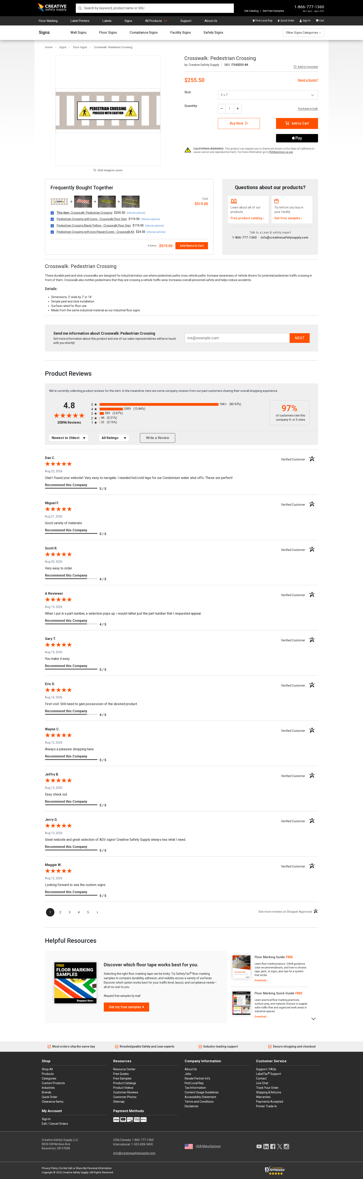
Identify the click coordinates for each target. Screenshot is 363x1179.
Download (260, 980)
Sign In (306, 20)
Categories (49, 1078)
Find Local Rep (263, 20)
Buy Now (236, 123)
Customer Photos (125, 1097)
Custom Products (53, 1083)
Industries (48, 1087)
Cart (321, 20)
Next (313, 1018)
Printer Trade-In (266, 1106)
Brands (46, 1092)
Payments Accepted (269, 1101)
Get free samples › (288, 218)
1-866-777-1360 (309, 6)
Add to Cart (300, 123)
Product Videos (123, 1087)
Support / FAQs (266, 1069)
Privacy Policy (50, 1168)
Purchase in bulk (308, 108)
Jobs (188, 1074)
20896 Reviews (73, 422)
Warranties (263, 1097)
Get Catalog (251, 10)
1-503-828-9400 (142, 1144)
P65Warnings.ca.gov (281, 152)
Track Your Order (267, 1087)
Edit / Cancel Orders (55, 1123)
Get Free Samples (273, 10)
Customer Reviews (125, 1092)
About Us (210, 21)
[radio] (179, 404)
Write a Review (157, 438)
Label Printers (80, 21)
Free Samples (122, 1078)
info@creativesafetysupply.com (284, 237)
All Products (153, 21)
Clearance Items (52, 1101)
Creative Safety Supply (75, 1172)
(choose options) (136, 212)
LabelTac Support (268, 1074)
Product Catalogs (124, 1083)
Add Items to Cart (192, 245)
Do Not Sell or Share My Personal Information (86, 1168)
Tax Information (195, 1087)
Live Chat (262, 1083)
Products (48, 1074)
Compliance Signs (144, 32)
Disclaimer (192, 1106)
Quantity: (191, 106)
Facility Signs (180, 32)
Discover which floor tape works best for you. (151, 964)
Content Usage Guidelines (202, 1092)
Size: (188, 92)
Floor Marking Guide (270, 957)
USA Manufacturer (208, 1146)
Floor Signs (108, 32)
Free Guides (121, 1074)
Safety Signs (213, 32)
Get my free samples (125, 1007)
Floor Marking (48, 21)
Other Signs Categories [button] (302, 32)
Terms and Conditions (199, 1101)
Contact (261, 1078)
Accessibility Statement (200, 1097)
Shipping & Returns (268, 1092)
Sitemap (119, 1101)
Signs (128, 21)
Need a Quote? (308, 80)
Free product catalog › (247, 218)
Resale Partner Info (197, 1078)
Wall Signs (78, 32)
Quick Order (287, 20)
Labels (107, 21)
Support (185, 21)
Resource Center (124, 1069)
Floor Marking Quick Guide (274, 993)
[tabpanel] (269, 969)
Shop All (47, 1069)
